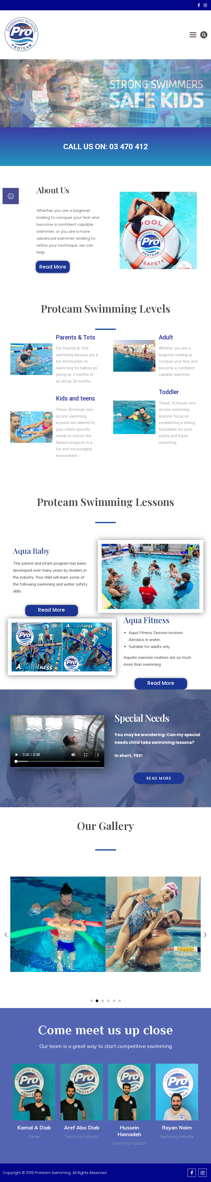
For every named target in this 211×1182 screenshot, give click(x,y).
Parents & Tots (75, 337)
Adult (166, 337)
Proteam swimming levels (105, 308)
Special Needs (142, 717)
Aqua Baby (31, 551)
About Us (53, 189)
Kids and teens (75, 398)
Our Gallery (105, 826)
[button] (53, 267)
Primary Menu (193, 35)
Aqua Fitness (146, 619)
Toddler (169, 392)
